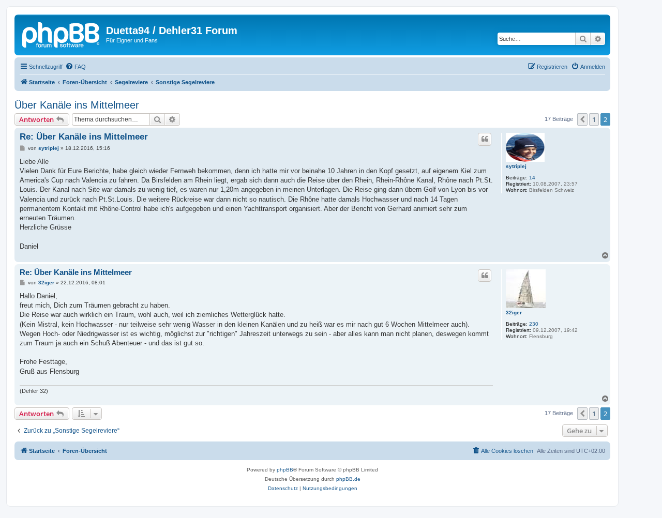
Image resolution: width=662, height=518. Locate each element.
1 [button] (594, 119)
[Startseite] (61, 33)
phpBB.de (348, 479)
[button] (582, 119)
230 (533, 324)
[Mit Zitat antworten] (484, 139)
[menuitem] (75, 66)
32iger (514, 312)
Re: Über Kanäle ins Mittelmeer (84, 137)
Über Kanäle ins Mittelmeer (76, 105)
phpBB (285, 470)
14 (532, 177)
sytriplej (516, 166)
